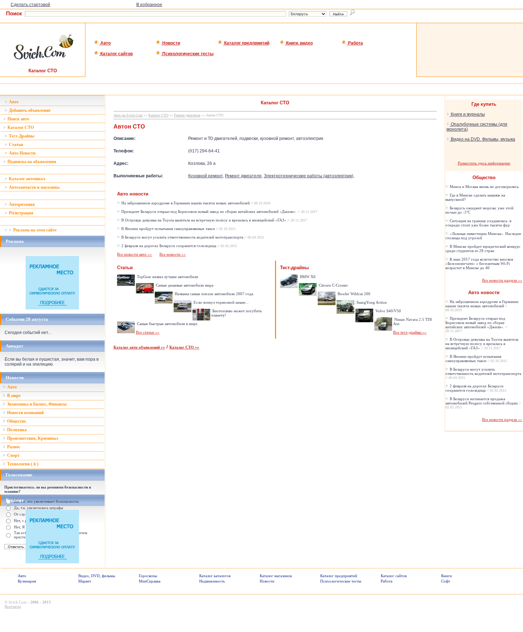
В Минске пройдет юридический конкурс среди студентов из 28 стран (483, 248)
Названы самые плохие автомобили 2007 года (213, 294)
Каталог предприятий (246, 43)
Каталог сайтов (116, 53)
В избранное (149, 4)
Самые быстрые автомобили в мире (166, 324)
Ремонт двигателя (187, 115)
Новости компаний (25, 412)
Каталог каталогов (215, 576)
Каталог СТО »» (184, 347)
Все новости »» (172, 254)
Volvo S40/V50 (387, 311)
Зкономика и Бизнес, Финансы (36, 404)
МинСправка (149, 581)
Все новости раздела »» (502, 280)
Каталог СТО (20, 127)
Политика (16, 429)
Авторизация (21, 204)
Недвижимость (212, 581)
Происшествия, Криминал (32, 438)
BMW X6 (307, 277)
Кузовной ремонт (205, 175)
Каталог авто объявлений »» (139, 347)
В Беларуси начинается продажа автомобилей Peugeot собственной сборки (483, 403)
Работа (355, 43)
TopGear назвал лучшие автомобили (167, 277)
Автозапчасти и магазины (33, 187)
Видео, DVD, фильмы (96, 576)
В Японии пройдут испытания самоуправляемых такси (178, 228)
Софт (445, 581)
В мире (13, 395)
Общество (16, 421)
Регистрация (20, 212)
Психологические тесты (187, 53)
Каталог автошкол (26, 178)
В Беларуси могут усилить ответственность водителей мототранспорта (192, 237)
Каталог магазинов (276, 576)
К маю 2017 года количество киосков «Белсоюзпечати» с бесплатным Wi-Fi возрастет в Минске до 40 (479, 263)
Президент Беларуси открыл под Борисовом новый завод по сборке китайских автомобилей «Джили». (218, 211)
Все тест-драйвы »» (410, 332)
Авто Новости (22, 153)
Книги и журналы (467, 114)
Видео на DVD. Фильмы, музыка (482, 139)
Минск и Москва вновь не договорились (484, 186)
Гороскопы (148, 576)
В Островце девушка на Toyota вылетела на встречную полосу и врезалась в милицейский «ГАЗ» (213, 220)
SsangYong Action (371, 302)
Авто (105, 43)
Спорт (13, 455)
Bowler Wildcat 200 (353, 294)
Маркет (84, 581)
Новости (170, 43)
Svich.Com (18, 602)
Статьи (15, 144)
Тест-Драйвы (21, 136)
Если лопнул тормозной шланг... (220, 302)
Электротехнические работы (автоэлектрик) (308, 175)
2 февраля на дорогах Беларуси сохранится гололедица (178, 246)
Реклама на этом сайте (34, 230)
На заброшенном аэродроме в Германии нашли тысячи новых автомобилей (195, 203)
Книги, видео (299, 43)
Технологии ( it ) (22, 463)
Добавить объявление (29, 110)
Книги (446, 576)
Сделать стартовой (30, 4)
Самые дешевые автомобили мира (184, 285)
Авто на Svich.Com (128, 115)
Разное (13, 446)
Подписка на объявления (31, 161)
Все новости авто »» (134, 254)
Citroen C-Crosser (333, 285)
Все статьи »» (147, 332)
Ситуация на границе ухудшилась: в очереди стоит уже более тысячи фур (478, 223)
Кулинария (27, 581)
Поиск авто (17, 118)
